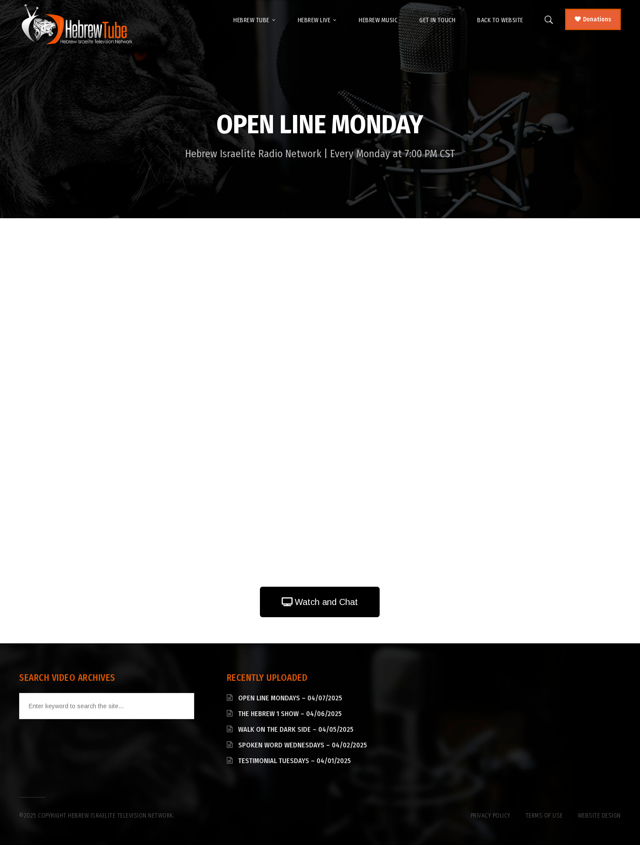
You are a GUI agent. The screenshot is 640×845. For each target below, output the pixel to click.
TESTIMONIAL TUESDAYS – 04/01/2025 (294, 761)
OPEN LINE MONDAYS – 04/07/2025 (290, 698)
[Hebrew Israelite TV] (77, 25)
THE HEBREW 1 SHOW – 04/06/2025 (290, 714)
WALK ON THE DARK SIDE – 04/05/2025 (296, 729)
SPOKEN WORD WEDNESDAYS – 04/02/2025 (302, 745)
